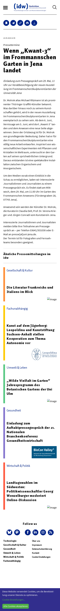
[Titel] (6, 23)
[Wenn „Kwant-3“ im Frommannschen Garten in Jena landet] (13, 23)
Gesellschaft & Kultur (14, 544)
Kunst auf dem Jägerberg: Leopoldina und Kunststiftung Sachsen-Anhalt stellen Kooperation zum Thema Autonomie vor (30, 334)
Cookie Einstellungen (41, 556)
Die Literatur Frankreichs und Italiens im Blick (30, 289)
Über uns (36, 540)
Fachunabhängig (11, 560)
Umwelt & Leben (11, 552)
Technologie (9, 540)
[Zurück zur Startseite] (30, 7)
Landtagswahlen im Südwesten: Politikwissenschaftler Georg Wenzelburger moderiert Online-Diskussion (30, 491)
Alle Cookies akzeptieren (16, 606)
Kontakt (35, 552)
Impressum (37, 544)
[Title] (20, 23)
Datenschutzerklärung (42, 548)
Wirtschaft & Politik (13, 556)
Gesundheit (9, 548)
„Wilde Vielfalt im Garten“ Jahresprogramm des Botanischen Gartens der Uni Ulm (29, 387)
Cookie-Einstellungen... (13, 599)
